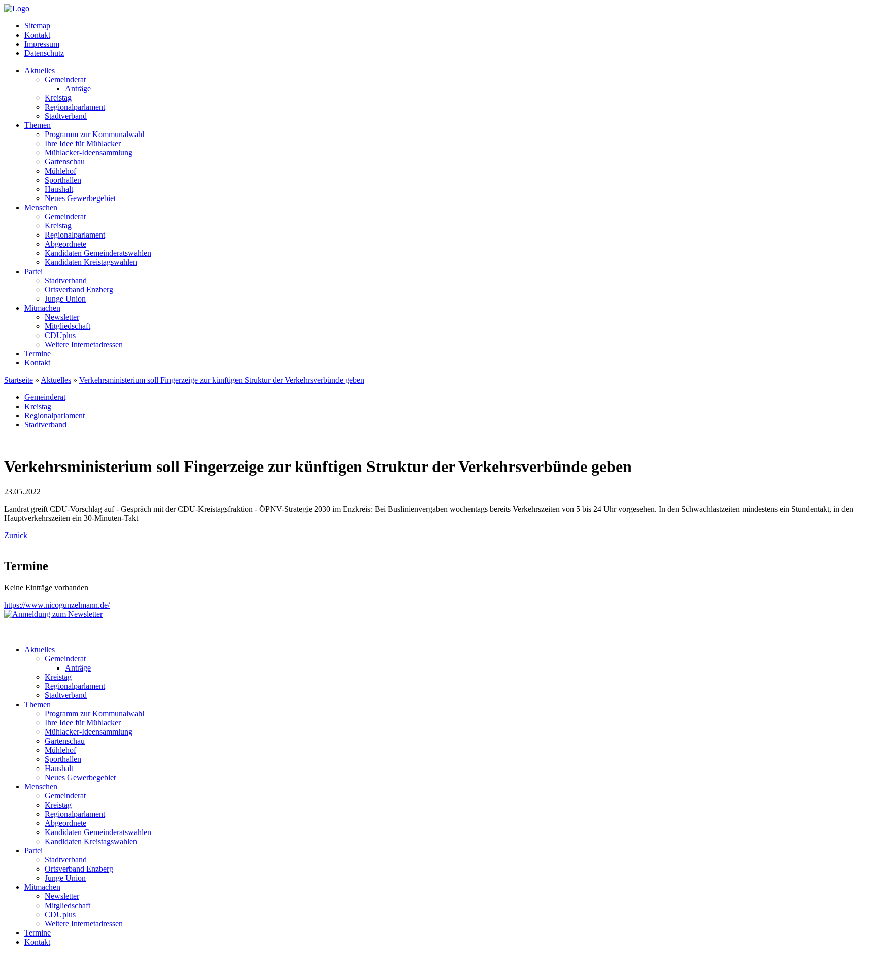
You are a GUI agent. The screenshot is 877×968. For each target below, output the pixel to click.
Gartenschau (65, 161)
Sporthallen (63, 180)
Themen (37, 125)
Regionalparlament (75, 107)
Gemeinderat (65, 79)
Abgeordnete (65, 244)
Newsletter (62, 317)
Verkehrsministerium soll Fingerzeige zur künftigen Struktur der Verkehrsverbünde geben (221, 380)
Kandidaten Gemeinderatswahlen (98, 253)
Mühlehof (60, 170)
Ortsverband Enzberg (79, 289)
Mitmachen (42, 308)
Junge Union (65, 298)
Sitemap (37, 25)
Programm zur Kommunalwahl (94, 134)
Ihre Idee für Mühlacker (83, 143)
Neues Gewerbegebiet (80, 198)
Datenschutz (44, 53)
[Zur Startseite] (16, 8)
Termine (37, 353)
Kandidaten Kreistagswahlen (91, 262)
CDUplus (60, 335)
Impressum (41, 44)
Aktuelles (39, 70)
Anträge (78, 88)
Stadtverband (66, 116)
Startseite (18, 380)
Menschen (40, 207)
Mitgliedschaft (67, 326)
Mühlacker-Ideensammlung (88, 152)
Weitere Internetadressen (84, 344)
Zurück (15, 535)
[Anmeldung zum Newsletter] (53, 614)
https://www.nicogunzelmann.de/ (57, 604)
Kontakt (37, 34)
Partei (33, 271)
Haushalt (59, 189)
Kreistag (58, 97)
